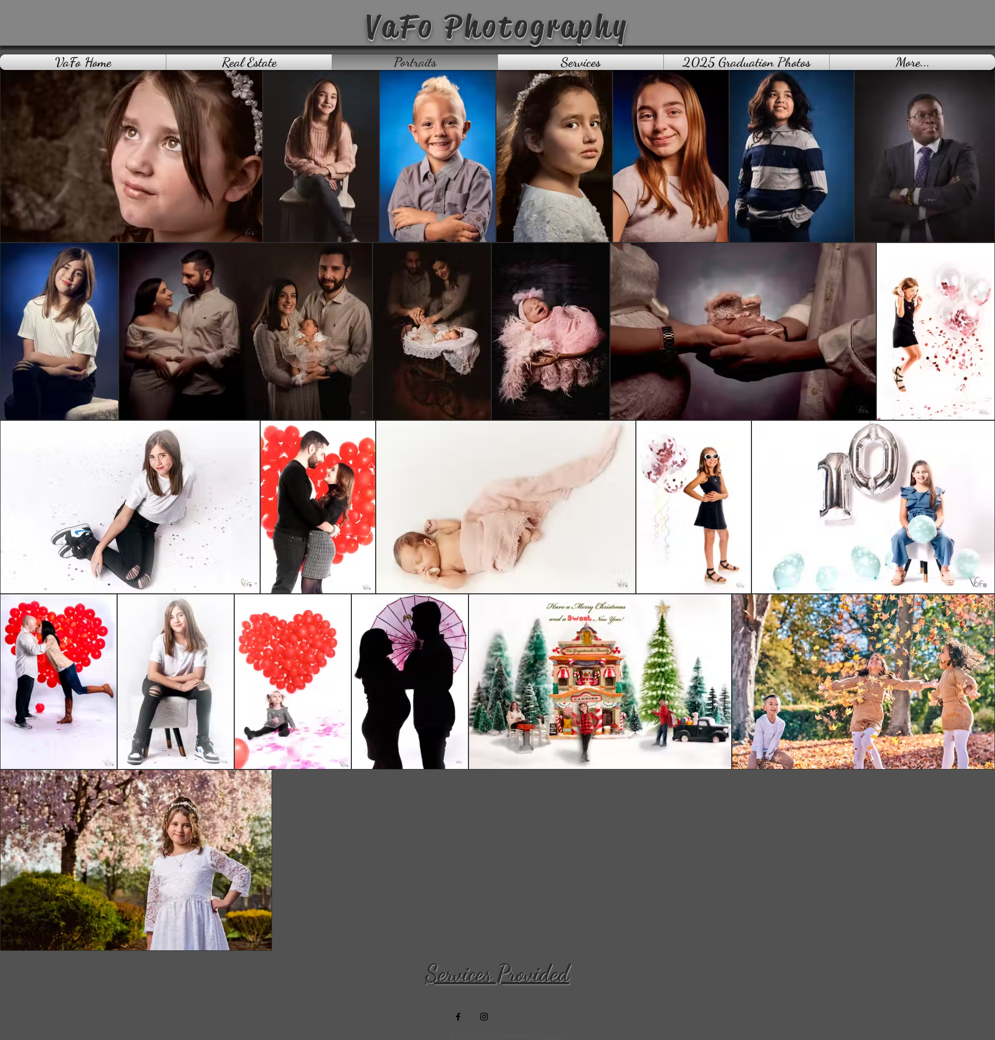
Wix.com (549, 1035)
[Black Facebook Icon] (458, 1016)
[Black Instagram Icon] (484, 1016)
